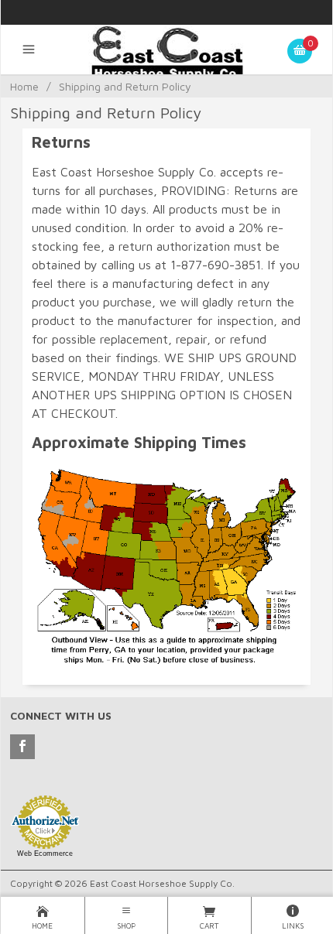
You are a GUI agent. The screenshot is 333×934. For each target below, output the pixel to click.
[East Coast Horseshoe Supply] (166, 59)
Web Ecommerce (45, 853)
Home (24, 86)
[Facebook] (22, 746)
